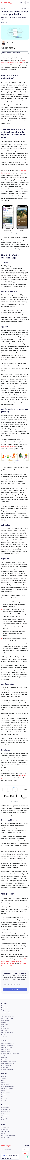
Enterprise (4, 1057)
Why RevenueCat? (6, 1065)
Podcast (3, 1082)
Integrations (4, 1024)
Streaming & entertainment (8, 1061)
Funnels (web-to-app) (7, 1018)
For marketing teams (7, 1045)
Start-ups (4, 1055)
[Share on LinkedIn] (25, 8)
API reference (5, 1116)
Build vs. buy (4, 1067)
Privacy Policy (5, 1129)
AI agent (3, 1026)
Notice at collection (6, 1158)
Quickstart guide (5, 1110)
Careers (3, 1078)
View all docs (5, 1107)
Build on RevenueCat (7, 1070)
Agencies (4, 1059)
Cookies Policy (5, 1131)
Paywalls (3, 1006)
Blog (2, 1080)
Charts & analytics (6, 1012)
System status (5, 1120)
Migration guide (5, 1112)
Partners (3, 1095)
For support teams (6, 1049)
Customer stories (6, 1093)
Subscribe (15, 989)
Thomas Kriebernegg (13, 43)
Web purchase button (7, 1032)
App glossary (4, 1084)
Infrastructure (5, 1020)
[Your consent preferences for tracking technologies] (27, 1157)
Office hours (4, 1097)
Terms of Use (5, 1127)
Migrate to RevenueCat (7, 1063)
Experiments (4, 1008)
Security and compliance (8, 1135)
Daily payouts (5, 1028)
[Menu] (27, 2)
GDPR (3, 1133)
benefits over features (8, 446)
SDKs (2, 1114)
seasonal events (6, 196)
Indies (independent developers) (10, 1053)
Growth (3, 8)
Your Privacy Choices (11, 1155)
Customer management (7, 1016)
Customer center (6, 1014)
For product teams (6, 1047)
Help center (4, 1099)
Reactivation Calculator (7, 1089)
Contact (3, 1101)
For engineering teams (7, 1043)
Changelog (4, 1036)
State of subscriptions (7, 1086)
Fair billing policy (5, 1137)
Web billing (4, 1030)
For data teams (5, 1051)
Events (3, 1091)
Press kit (3, 1076)
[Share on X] (23, 8)
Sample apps (4, 1118)
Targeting (3, 1010)
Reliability (4, 1022)
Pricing (3, 1034)
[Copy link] (28, 8)
